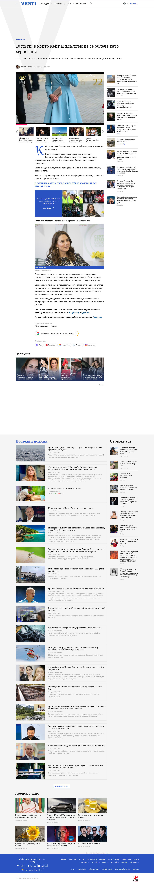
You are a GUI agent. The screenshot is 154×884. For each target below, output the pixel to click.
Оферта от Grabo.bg (54, 491)
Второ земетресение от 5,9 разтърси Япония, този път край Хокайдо (76, 609)
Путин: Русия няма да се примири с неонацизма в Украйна (76, 745)
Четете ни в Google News (33, 870)
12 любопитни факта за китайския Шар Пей (128, 464)
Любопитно (81, 4)
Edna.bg (124, 862)
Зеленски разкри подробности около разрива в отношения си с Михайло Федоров (76, 727)
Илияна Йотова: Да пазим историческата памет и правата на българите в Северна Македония (126, 185)
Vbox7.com (72, 859)
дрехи (54, 326)
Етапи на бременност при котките (126, 140)
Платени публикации (122, 869)
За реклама (82, 869)
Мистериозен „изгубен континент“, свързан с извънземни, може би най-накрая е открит (76, 528)
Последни (44, 4)
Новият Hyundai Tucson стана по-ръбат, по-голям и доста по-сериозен (61, 817)
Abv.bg (63, 859)
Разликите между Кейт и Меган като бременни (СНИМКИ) (48, 377)
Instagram (97, 317)
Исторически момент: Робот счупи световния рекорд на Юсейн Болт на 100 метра (127, 170)
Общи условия (94, 869)
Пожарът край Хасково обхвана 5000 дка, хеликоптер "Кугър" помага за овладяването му (127, 79)
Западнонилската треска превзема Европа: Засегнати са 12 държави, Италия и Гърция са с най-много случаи (76, 550)
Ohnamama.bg (84, 862)
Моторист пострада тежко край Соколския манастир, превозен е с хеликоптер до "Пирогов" (73, 648)
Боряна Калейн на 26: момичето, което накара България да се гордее (129, 501)
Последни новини (32, 441)
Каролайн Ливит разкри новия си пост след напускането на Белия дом (127, 200)
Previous (17, 136)
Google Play (73, 312)
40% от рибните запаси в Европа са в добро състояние (128, 488)
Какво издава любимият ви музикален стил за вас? (28, 816)
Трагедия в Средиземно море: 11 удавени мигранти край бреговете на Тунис (75, 448)
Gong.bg (82, 859)
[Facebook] (138, 872)
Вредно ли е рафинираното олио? (28, 844)
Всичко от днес (61, 786)
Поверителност (107, 869)
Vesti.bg (28, 3)
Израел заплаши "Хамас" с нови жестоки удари (70, 508)
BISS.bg (136, 859)
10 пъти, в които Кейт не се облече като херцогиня (48, 201)
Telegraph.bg (134, 862)
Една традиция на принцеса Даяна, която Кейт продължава (68, 376)
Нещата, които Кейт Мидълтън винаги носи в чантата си (25, 377)
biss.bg (118, 133)
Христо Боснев (26, 67)
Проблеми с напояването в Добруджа (126, 476)
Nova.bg (102, 859)
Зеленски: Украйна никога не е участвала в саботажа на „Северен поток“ (127, 116)
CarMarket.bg (126, 859)
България (58, 4)
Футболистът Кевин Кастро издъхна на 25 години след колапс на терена (126, 92)
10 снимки (47, 208)
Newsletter (52, 345)
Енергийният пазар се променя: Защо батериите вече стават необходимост (126, 128)
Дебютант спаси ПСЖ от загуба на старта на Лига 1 (129, 541)
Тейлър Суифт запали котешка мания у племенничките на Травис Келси (129, 514)
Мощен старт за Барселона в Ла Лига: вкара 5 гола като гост (129, 528)
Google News (65, 345)
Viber (40, 345)
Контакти (136, 869)
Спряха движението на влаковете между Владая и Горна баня (75, 687)
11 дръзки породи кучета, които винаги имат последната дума (129, 451)
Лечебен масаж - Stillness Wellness (64, 488)
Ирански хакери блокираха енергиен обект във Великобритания (125, 104)
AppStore (85, 312)
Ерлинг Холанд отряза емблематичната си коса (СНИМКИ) (76, 588)
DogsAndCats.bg (113, 859)
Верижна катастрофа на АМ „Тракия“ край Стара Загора (75, 627)
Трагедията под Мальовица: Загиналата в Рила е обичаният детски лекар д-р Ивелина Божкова (76, 707)
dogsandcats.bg (121, 144)
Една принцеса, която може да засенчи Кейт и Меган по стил (92, 377)
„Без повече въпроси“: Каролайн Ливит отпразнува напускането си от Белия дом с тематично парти (72, 468)
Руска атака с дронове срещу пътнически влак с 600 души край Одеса (76, 569)
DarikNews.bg (92, 859)
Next (103, 136)
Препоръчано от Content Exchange (96, 853)
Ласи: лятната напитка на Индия (90, 816)
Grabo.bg (105, 862)
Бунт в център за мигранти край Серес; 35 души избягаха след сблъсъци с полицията (75, 766)
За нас (73, 869)
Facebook (79, 345)
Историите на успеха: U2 (90, 843)
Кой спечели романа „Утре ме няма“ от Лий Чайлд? (61, 844)
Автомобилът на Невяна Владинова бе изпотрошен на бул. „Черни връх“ (76, 668)
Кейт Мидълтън (42, 326)
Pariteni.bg (115, 862)
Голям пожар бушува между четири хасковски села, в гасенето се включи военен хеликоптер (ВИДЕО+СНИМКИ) (129, 556)
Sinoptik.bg (96, 862)
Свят (69, 4)
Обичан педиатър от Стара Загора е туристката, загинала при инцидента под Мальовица (129, 573)
